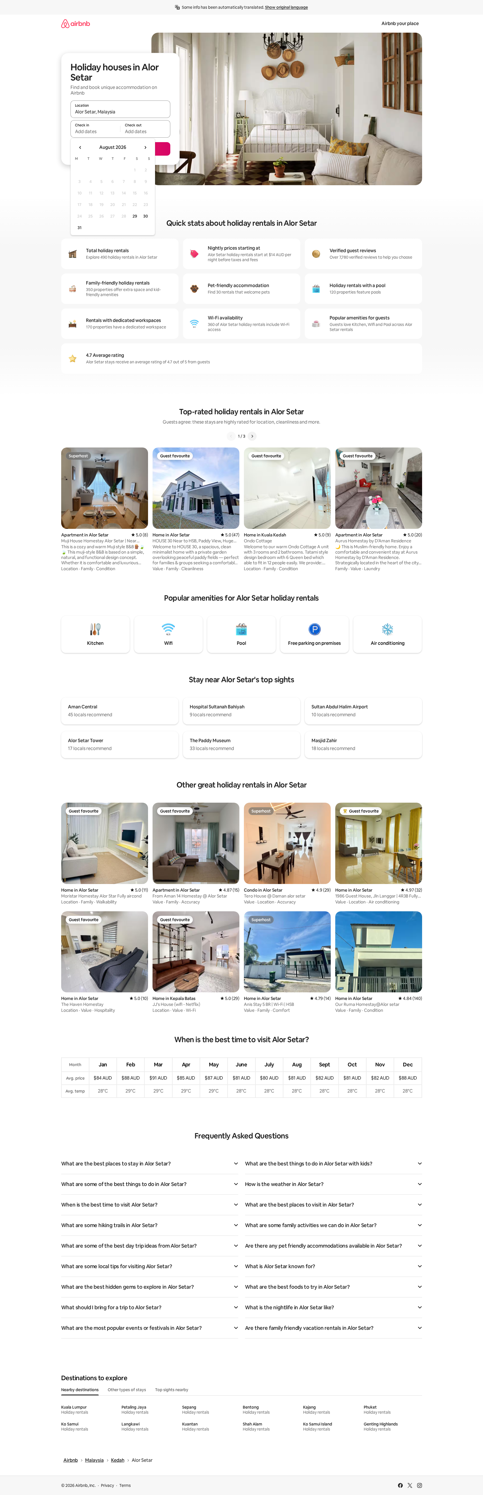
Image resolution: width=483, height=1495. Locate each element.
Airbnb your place (400, 23)
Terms (125, 1485)
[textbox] (95, 131)
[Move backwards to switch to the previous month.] (80, 147)
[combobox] (120, 111)
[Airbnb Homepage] (75, 23)
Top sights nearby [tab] (171, 1389)
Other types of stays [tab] (127, 1389)
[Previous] (231, 436)
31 (79, 227)
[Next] (252, 436)
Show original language (286, 7)
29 (135, 216)
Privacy (107, 1485)
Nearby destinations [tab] (80, 1389)
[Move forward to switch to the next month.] (145, 147)
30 (145, 216)
